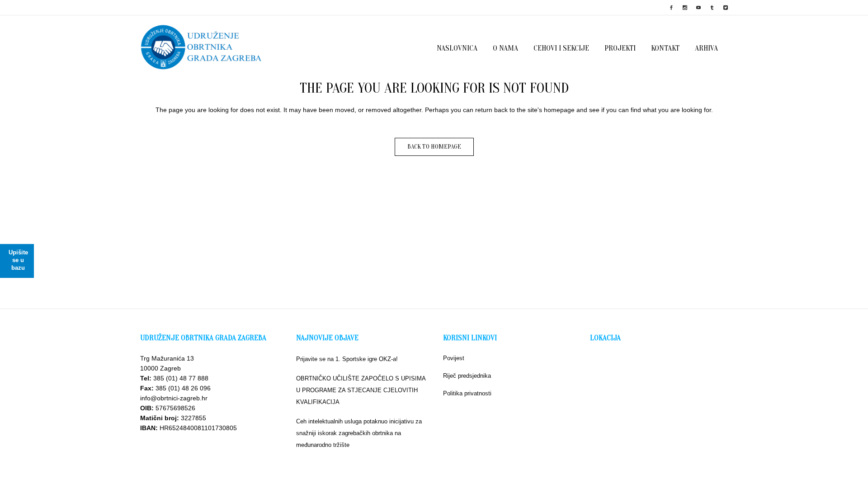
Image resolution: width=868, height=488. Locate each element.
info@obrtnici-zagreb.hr (174, 398)
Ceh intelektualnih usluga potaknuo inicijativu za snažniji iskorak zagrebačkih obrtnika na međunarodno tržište (359, 433)
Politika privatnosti (467, 393)
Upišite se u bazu (18, 260)
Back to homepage (434, 146)
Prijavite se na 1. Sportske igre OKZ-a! (347, 359)
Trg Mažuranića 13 (167, 358)
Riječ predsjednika (467, 375)
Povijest (453, 358)
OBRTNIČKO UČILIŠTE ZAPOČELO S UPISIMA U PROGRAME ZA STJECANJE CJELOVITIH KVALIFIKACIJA (360, 390)
